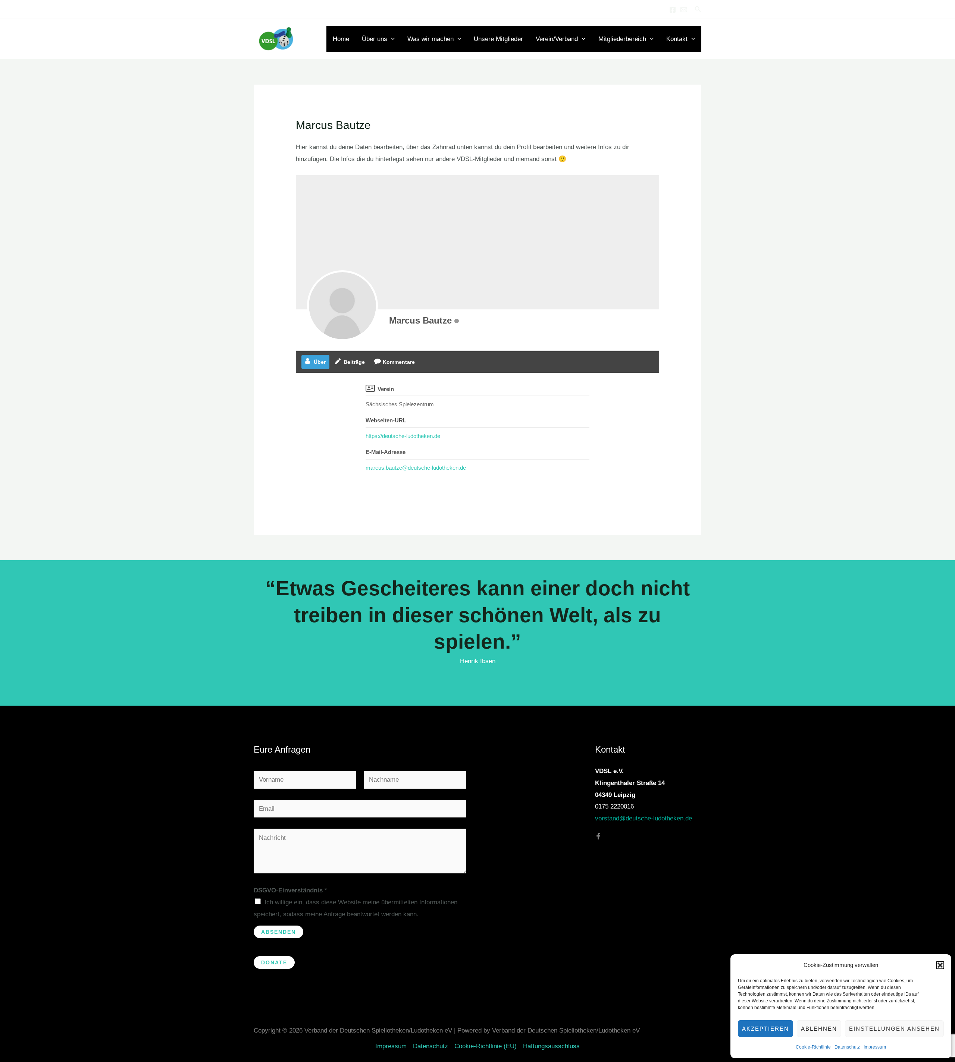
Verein (386, 389)
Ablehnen (819, 1028)
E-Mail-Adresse (386, 452)
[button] (940, 965)
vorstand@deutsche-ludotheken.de (643, 818)
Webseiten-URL (386, 420)
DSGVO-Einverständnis (290, 890)
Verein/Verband (557, 38)
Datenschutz (847, 1047)
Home (341, 38)
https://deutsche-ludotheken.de (403, 436)
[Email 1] (683, 9)
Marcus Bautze (420, 320)
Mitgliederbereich (622, 38)
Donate (274, 962)
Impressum (875, 1047)
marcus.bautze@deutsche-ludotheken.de (416, 467)
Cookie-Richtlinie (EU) (485, 1046)
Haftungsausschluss (551, 1046)
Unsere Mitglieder (498, 38)
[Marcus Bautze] (342, 305)
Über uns (374, 38)
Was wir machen (430, 38)
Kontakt (677, 38)
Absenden (278, 932)
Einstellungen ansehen (894, 1028)
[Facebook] (672, 9)
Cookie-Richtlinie (813, 1047)
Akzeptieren (765, 1028)
